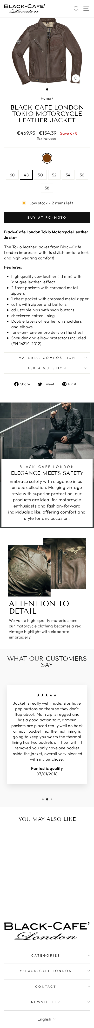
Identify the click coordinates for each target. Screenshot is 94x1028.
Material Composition (47, 358)
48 (26, 174)
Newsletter (46, 1002)
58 (47, 187)
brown (47, 158)
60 (12, 174)
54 (68, 174)
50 (40, 174)
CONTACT (46, 986)
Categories (45, 955)
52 (54, 174)
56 (82, 174)
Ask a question (47, 368)
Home (46, 98)
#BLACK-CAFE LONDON (46, 971)
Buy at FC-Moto (47, 217)
